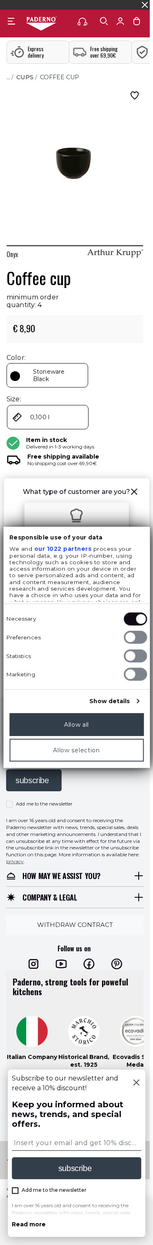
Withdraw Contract (75, 925)
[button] (134, 493)
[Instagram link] (33, 963)
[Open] (104, 21)
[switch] (135, 637)
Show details (109, 701)
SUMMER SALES (24, 5)
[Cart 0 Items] (137, 23)
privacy (15, 861)
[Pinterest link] (116, 963)
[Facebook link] (88, 963)
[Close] (136, 1083)
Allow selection (76, 750)
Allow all (76, 724)
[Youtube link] (61, 963)
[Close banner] (145, 5)
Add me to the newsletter (44, 804)
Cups (24, 77)
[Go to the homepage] (41, 24)
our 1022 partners (62, 549)
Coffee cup (59, 77)
